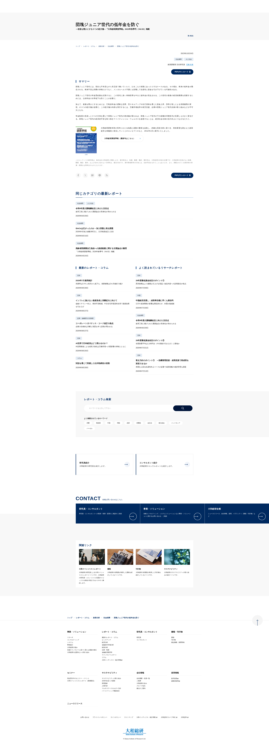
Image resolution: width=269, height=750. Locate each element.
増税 (118, 423)
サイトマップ (128, 717)
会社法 (150, 423)
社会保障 (111, 46)
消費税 (138, 423)
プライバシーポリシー (100, 717)
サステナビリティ (109, 673)
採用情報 (175, 673)
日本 (78, 275)
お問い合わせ (84, 717)
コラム (79, 358)
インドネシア (175, 423)
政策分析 (101, 46)
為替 (128, 423)
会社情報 (140, 673)
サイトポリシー (116, 717)
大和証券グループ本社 (168, 717)
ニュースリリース (74, 704)
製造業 (98, 423)
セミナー (71, 673)
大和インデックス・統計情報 (146, 717)
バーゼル (89, 428)
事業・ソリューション (76, 632)
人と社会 (189, 59)
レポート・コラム (89, 46)
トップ (78, 46)
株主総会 (162, 423)
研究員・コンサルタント (147, 632)
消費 (88, 423)
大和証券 (184, 717)
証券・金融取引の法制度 (85, 318)
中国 (138, 295)
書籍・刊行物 (177, 632)
